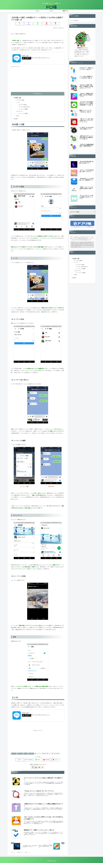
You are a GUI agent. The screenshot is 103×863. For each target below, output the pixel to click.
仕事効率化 (31, 753)
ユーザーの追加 (20, 100)
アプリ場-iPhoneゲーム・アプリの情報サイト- (82, 226)
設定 (17, 115)
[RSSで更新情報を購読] (42, 767)
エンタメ (14, 753)
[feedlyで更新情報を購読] (39, 767)
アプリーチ (47, 57)
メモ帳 (54, 753)
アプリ (49, 753)
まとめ (16, 118)
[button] (55, 23)
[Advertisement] (37, 77)
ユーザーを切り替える (24, 106)
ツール (26, 753)
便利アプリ (20, 753)
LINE (59, 753)
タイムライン (19, 111)
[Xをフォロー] (32, 767)
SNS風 (44, 753)
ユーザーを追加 (22, 104)
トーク (18, 102)
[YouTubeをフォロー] (36, 767)
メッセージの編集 (23, 109)
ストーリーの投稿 (23, 113)
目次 (36, 93)
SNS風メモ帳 (17, 97)
